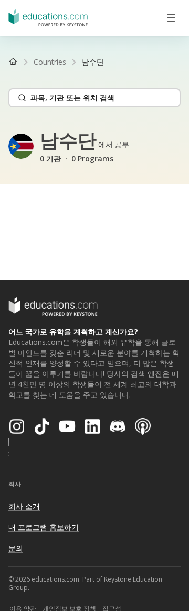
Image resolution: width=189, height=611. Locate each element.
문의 (15, 548)
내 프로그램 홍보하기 (43, 527)
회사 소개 (24, 506)
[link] (93, 62)
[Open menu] (171, 17)
